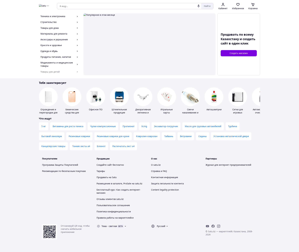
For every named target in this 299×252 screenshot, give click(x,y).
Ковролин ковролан (146, 136)
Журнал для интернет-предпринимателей (228, 164)
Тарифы (101, 171)
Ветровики (186, 136)
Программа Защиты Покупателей (60, 164)
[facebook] (213, 226)
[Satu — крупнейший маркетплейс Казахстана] (46, 6)
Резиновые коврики (79, 136)
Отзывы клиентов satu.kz (110, 199)
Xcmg (144, 126)
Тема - (109, 226)
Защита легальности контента (167, 183)
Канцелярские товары (53, 146)
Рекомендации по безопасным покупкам (64, 171)
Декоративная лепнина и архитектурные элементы (143, 114)
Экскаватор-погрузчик (166, 126)
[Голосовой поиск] (198, 6)
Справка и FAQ (159, 171)
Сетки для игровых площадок (237, 112)
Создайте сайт (104, 164)
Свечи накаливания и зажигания (190, 112)
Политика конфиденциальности (114, 211)
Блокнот (101, 146)
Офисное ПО (95, 109)
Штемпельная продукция (119, 111)
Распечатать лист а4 (123, 146)
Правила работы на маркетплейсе (115, 217)
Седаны (202, 136)
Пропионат (129, 126)
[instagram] (219, 226)
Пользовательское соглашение (113, 205)
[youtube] (207, 226)
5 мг (43, 126)
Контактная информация (164, 177)
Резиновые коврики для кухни (113, 136)
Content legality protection (165, 189)
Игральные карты (167, 111)
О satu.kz (156, 164)
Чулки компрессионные (103, 126)
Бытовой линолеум (51, 136)
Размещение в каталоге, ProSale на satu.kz (119, 183)
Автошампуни (214, 109)
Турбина (232, 126)
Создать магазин (239, 53)
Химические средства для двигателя (72, 112)
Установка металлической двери (231, 136)
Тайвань (168, 136)
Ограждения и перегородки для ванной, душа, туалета (48, 114)
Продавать (102, 177)
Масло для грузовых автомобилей (203, 126)
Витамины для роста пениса (68, 126)
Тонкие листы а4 (81, 146)
